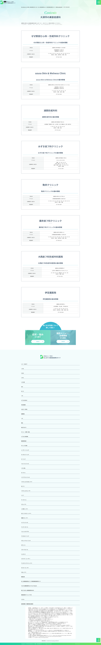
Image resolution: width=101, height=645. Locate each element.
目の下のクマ (23, 427)
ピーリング (23, 459)
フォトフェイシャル (25, 463)
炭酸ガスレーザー (24, 517)
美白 (22, 422)
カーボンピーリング (25, 454)
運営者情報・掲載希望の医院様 (27, 603)
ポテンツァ (23, 545)
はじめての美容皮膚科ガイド (9, 2)
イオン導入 (23, 468)
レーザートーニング (25, 450)
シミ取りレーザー (24, 508)
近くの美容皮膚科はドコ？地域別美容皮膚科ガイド (31, 581)
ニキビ (22, 377)
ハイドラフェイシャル (25, 477)
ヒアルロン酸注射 (24, 436)
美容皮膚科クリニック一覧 (26, 594)
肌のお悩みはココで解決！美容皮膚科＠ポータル (36, 643)
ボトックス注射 (24, 445)
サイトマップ (77, 643)
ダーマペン (23, 472)
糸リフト (23, 486)
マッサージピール (24, 527)
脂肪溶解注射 (23, 441)
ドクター (23, 599)
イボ (22, 395)
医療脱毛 (23, 413)
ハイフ (22, 495)
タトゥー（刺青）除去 (25, 432)
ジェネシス (23, 554)
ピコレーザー (23, 504)
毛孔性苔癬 (23, 404)
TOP (98, 640)
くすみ (22, 368)
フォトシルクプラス (25, 531)
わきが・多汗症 (24, 409)
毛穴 (22, 386)
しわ (22, 418)
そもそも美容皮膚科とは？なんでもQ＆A (29, 585)
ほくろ (22, 391)
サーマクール (23, 499)
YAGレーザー (23, 572)
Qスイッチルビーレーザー (26, 513)
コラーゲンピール (24, 549)
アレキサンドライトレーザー (26, 563)
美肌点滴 (23, 576)
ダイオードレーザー (25, 567)
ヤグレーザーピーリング (26, 540)
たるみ (22, 373)
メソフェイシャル (24, 522)
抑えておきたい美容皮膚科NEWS (27, 590)
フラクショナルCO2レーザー (26, 481)
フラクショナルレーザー (26, 490)
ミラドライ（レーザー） (26, 558)
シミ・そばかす (24, 364)
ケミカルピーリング (25, 536)
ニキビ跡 (23, 382)
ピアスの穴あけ (24, 400)
